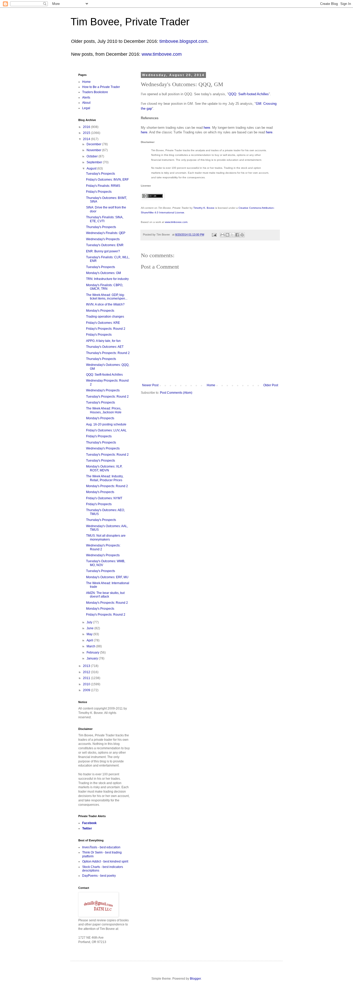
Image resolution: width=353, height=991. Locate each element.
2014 (87, 139)
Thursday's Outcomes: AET (105, 347)
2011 (87, 678)
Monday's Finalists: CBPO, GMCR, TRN (104, 287)
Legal (86, 108)
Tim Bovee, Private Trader (130, 21)
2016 (87, 127)
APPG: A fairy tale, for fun (103, 341)
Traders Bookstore (95, 92)
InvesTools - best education (101, 847)
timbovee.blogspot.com (183, 41)
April (90, 640)
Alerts (86, 97)
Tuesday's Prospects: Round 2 (107, 396)
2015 (87, 133)
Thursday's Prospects (101, 227)
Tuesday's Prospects (100, 173)
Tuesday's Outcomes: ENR (105, 245)
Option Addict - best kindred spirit (105, 861)
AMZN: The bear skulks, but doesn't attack (105, 594)
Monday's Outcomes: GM (103, 273)
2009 (87, 690)
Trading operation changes (105, 316)
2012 (87, 672)
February (93, 652)
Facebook (89, 823)
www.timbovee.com (162, 54)
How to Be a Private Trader (101, 87)
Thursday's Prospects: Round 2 (108, 353)
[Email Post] (214, 234)
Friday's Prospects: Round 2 (105, 329)
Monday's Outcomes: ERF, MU (107, 577)
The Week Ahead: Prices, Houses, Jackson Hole (103, 410)
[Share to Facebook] (237, 234)
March (91, 646)
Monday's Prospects (100, 310)
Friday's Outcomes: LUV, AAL (106, 430)
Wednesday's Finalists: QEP (105, 233)
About (86, 102)
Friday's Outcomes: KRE (103, 323)
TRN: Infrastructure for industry (107, 279)
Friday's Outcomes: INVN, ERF (107, 179)
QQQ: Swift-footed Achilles (248, 94)
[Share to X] (232, 234)
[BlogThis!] (227, 234)
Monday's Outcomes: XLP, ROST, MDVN (104, 468)
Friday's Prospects (99, 192)
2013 (87, 666)
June (90, 628)
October (92, 156)
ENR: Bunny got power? (103, 251)
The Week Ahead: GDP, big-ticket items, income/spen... (106, 296)
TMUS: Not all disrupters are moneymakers (106, 537)
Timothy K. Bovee (203, 207)
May (90, 634)
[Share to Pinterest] (242, 234)
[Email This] (222, 234)
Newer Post (150, 385)
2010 (87, 684)
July (90, 622)
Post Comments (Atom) (176, 392)
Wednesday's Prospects (103, 239)
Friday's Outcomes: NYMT (104, 498)
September (95, 162)
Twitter (87, 828)
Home (211, 385)
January (93, 658)
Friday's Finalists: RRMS (103, 186)
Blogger (195, 978)
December (94, 144)
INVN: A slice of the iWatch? (105, 304)
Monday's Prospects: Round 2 (107, 486)
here (207, 128)
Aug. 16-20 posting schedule (106, 424)
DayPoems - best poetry (99, 875)
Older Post (270, 385)
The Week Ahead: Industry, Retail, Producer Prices (104, 478)
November (94, 150)
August (92, 168)
